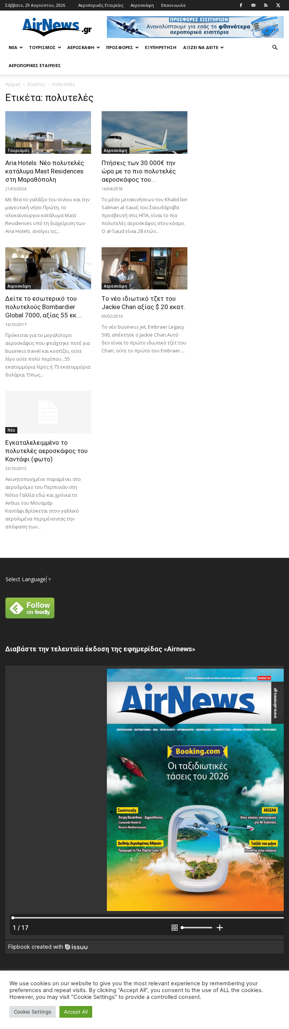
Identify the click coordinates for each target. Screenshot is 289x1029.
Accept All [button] (76, 1012)
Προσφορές (119, 47)
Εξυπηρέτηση (160, 47)
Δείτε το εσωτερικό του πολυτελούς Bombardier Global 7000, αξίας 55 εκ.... (43, 307)
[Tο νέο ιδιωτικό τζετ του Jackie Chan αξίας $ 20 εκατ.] (144, 268)
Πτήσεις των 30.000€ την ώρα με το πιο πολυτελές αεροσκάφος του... (139, 171)
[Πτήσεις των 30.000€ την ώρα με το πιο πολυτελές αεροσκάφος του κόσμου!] (144, 132)
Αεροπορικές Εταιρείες (100, 5)
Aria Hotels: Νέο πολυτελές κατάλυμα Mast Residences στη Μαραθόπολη (44, 171)
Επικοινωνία (173, 5)
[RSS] (265, 5)
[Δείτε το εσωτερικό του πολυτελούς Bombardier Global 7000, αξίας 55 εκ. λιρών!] (48, 268)
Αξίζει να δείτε (200, 47)
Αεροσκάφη (142, 5)
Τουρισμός (42, 47)
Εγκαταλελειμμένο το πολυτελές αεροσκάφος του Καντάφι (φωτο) (46, 451)
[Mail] (253, 5)
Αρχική (12, 84)
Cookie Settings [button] (32, 1012)
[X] (278, 5)
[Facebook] (240, 5)
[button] (275, 47)
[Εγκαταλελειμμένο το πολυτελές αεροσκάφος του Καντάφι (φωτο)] (48, 412)
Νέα (13, 47)
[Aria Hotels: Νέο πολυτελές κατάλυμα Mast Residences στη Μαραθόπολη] (48, 132)
